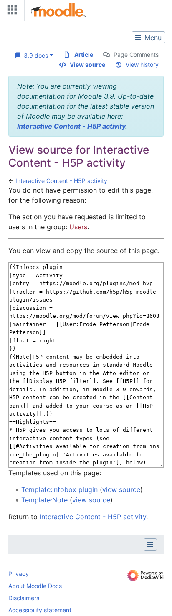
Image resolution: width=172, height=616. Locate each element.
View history (142, 64)
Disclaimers (23, 597)
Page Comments (136, 54)
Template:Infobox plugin (59, 489)
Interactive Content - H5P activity (71, 126)
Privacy (18, 573)
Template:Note (44, 500)
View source (87, 64)
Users (78, 227)
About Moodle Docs (35, 585)
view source (121, 489)
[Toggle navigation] (10, 11)
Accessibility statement (39, 609)
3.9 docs (34, 55)
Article (83, 54)
